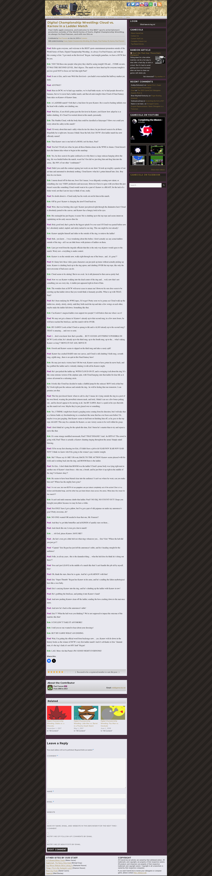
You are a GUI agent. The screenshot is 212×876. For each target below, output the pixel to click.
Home (48, 17)
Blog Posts (86, 17)
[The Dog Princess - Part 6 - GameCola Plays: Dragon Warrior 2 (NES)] (156, 160)
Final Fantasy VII (103, 41)
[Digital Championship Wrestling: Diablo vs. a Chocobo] (59, 713)
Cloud (65, 41)
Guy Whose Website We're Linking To (59, 865)
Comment (52, 756)
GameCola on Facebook (145, 175)
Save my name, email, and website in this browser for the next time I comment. (82, 827)
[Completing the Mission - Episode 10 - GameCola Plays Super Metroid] (138, 150)
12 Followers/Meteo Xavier (55, 860)
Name (50, 791)
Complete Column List (139, 41)
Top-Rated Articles (137, 44)
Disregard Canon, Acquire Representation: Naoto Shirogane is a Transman (147, 106)
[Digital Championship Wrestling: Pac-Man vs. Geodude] (113, 713)
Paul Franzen (63, 38)
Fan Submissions (99, 17)
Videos (128, 17)
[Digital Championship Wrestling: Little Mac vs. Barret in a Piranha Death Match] (86, 713)
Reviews (57, 17)
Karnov (112, 41)
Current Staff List (137, 39)
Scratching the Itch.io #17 (155, 101)
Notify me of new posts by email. (64, 844)
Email (50, 802)
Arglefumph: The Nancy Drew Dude (58, 863)
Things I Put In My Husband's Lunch (59, 868)
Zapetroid (49, 873)
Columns (65, 17)
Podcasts (111, 17)
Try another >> (160, 76)
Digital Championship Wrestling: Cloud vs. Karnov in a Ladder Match (80, 24)
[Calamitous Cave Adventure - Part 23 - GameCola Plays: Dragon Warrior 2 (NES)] (138, 160)
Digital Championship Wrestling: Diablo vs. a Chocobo (55, 723)
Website (51, 812)
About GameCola (137, 33)
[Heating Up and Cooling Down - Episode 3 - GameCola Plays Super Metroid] (156, 150)
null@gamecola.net (119, 688)
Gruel (133, 90)
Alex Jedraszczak (140, 873)
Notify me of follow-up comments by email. (70, 836)
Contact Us (135, 36)
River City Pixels (52, 871)
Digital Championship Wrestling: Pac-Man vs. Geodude (110, 723)
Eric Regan (93, 41)
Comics (120, 17)
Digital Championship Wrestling (78, 41)
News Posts (76, 17)
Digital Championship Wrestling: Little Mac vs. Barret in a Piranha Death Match (86, 723)
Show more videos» (158, 170)
